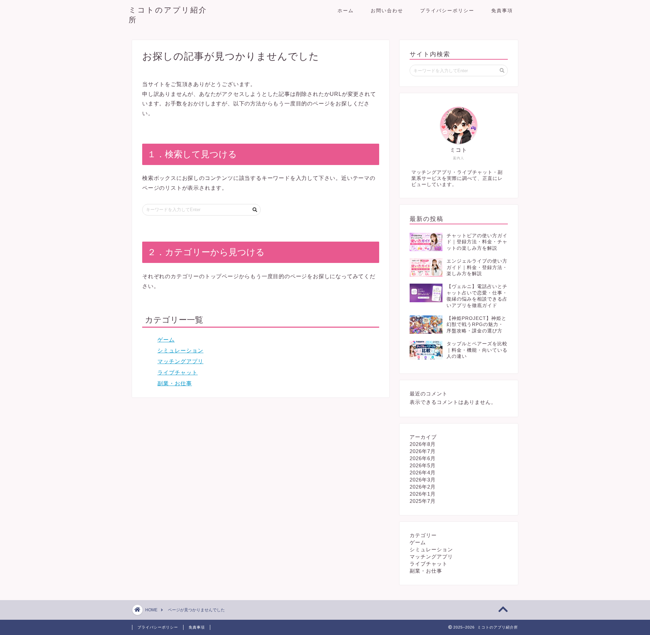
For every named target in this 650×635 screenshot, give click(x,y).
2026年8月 (423, 444)
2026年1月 (423, 494)
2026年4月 (423, 472)
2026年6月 (423, 458)
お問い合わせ (387, 10)
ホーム (346, 10)
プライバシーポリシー (447, 10)
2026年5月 (423, 465)
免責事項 (502, 10)
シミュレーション (180, 350)
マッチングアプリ (180, 361)
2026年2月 (423, 487)
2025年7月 (423, 501)
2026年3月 (423, 480)
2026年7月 (423, 451)
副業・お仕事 (174, 383)
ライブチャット (177, 372)
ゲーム (166, 340)
